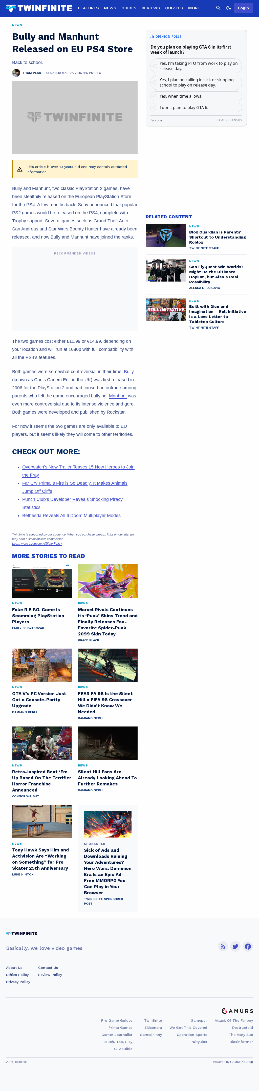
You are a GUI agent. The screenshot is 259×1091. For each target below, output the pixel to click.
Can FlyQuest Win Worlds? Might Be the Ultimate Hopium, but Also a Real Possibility (216, 274)
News (110, 8)
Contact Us (48, 968)
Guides (129, 8)
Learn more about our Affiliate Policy (37, 543)
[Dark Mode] (229, 8)
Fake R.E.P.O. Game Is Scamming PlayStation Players (38, 615)
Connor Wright (25, 796)
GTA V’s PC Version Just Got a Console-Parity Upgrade (39, 699)
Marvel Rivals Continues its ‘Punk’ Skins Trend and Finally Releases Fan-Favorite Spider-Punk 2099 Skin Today (108, 621)
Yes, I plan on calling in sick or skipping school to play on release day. (197, 82)
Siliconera (153, 1027)
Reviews (151, 8)
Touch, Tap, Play (117, 1042)
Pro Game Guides (116, 1020)
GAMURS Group (241, 1062)
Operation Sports (192, 1035)
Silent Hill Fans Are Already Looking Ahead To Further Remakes (107, 777)
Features (88, 8)
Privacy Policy (18, 982)
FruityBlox (198, 1042)
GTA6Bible (123, 1049)
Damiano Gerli (24, 712)
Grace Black (88, 640)
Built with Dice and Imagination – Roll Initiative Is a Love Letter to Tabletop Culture (217, 314)
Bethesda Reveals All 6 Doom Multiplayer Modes (71, 515)
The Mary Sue (241, 1035)
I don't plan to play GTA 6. (184, 107)
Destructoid (242, 1027)
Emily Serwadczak (28, 628)
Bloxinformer (241, 1042)
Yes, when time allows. (181, 96)
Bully (129, 371)
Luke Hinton (23, 874)
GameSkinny (151, 1035)
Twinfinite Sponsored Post (103, 901)
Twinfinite (153, 1020)
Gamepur (199, 1020)
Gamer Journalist (116, 1035)
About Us (14, 968)
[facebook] (248, 946)
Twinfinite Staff (204, 248)
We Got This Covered (188, 1027)
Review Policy (50, 975)
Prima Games (120, 1027)
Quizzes (174, 8)
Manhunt (118, 395)
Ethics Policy (17, 975)
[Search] (218, 8)
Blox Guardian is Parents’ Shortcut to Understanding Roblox (217, 237)
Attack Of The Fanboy (234, 1020)
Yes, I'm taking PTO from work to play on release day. (199, 65)
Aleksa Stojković (204, 288)
